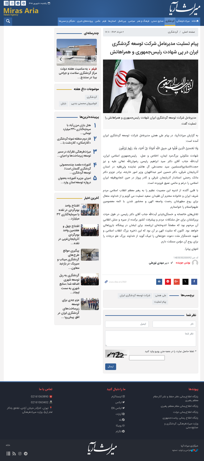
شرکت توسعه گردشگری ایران (135, 296)
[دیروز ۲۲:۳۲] (90, 279)
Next (61, 59)
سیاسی (131, 21)
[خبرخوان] (14, 454)
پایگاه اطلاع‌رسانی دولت (185, 412)
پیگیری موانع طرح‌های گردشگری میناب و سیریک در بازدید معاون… (68, 259)
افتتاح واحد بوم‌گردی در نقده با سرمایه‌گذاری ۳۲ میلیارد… (68, 212)
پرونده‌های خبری (85, 21)
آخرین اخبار (91, 198)
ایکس (118, 402)
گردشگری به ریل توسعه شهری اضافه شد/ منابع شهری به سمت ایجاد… (69, 284)
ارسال (111, 367)
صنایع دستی (157, 21)
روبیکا (119, 426)
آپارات (119, 414)
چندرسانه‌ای (91, 33)
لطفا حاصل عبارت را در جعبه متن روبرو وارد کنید (170, 351)
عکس (97, 21)
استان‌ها (112, 21)
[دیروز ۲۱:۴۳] (90, 304)
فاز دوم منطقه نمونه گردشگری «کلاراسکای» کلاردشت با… (74, 141)
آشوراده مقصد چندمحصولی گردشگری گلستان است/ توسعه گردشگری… (75, 168)
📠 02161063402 (41, 402)
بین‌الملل (122, 21)
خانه (194, 21)
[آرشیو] (6, 3)
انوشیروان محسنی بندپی (84, 104)
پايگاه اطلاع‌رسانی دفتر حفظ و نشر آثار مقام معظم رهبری (175, 399)
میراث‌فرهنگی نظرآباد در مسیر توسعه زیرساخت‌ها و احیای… (74, 154)
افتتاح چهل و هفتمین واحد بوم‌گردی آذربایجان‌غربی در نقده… (68, 235)
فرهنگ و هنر (143, 21)
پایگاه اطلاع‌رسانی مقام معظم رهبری (179, 406)
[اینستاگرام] (12, 3)
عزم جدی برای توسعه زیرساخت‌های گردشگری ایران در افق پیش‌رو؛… (68, 309)
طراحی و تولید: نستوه (181, 450)
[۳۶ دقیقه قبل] (90, 230)
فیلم (104, 21)
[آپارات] (23, 3)
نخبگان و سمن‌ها (67, 21)
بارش (63, 104)
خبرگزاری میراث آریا (184, 9)
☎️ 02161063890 (41, 397)
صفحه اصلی (188, 32)
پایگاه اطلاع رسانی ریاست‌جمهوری (180, 418)
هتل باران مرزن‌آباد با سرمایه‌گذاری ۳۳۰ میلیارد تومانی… (77, 129)
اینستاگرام (116, 397)
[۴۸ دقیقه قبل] (90, 255)
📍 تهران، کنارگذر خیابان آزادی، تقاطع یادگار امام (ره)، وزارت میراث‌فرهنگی (29, 410)
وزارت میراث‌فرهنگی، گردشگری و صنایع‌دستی (181, 426)
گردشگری (170, 21)
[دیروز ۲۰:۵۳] (63, 52)
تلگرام (119, 432)
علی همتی (160, 296)
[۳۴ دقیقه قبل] (90, 210)
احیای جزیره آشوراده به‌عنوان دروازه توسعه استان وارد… (74, 180)
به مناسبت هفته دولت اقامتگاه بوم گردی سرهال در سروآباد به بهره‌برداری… (65, 73)
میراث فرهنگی (183, 21)
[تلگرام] (17, 3)
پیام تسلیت (160, 302)
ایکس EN (116, 408)
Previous (95, 59)
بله (120, 420)
